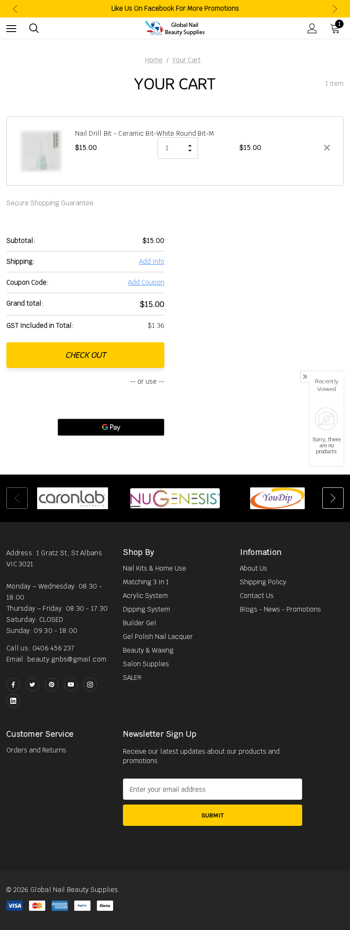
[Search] (34, 28)
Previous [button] (15, 9)
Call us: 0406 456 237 (40, 648)
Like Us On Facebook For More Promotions (175, 8)
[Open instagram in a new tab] (90, 684)
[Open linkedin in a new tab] (13, 701)
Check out (85, 355)
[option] (72, 498)
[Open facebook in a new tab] (13, 684)
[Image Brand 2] (175, 498)
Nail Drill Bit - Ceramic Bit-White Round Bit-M (144, 133)
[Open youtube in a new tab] (71, 684)
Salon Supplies (146, 664)
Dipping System (146, 609)
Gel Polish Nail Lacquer (158, 637)
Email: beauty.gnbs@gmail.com (56, 659)
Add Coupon (146, 282)
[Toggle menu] (11, 28)
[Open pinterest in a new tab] (51, 684)
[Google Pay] (111, 427)
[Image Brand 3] (277, 498)
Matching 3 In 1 (146, 582)
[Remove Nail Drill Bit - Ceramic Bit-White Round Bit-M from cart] (327, 148)
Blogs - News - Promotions (280, 609)
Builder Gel (139, 623)
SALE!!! (132, 677)
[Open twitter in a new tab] (32, 684)
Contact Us (257, 596)
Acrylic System (145, 596)
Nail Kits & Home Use (154, 568)
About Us (253, 568)
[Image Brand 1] (72, 498)
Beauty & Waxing (148, 650)
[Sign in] (312, 28)
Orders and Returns (36, 750)
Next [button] (334, 9)
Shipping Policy (263, 582)
